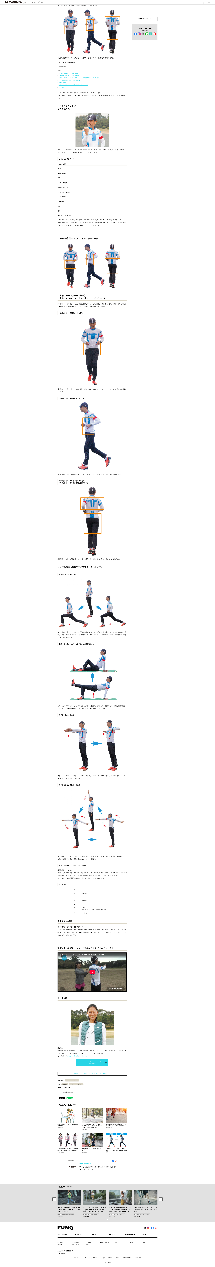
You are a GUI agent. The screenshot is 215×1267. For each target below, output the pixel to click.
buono (144, 1242)
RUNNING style (64, 5)
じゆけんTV (131, 1242)
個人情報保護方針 (127, 1258)
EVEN (144, 1240)
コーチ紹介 (61, 87)
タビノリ (88, 1244)
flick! (116, 1242)
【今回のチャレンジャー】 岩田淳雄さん (68, 73)
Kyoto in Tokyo (75, 1244)
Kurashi (63, 1253)
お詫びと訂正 (138, 1258)
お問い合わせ (87, 1258)
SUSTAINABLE (130, 1234)
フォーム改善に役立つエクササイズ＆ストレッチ (71, 80)
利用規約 (118, 1258)
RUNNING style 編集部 (85, 1163)
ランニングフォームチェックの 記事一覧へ (92, 1062)
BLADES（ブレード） (105, 1242)
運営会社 (95, 1258)
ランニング (64, 1084)
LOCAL (144, 1234)
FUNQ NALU (88, 1242)
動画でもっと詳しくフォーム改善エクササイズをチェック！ (73, 85)
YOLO (59, 1253)
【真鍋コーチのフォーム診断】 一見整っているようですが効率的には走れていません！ (80, 77)
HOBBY (94, 1234)
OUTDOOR (62, 1234)
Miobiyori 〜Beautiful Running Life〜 (77, 1056)
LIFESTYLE (112, 1234)
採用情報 (110, 1258)
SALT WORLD (132, 1240)
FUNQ (59, 1240)
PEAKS (87, 1240)
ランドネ (74, 1240)
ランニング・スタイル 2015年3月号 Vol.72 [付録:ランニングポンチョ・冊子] (92, 1073)
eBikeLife (60, 1244)
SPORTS (70, 1214)
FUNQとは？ (77, 1258)
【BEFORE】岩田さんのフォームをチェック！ (70, 75)
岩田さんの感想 (62, 82)
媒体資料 (103, 1258)
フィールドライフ (119, 1240)
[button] (54, 1199)
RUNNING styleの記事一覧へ (145, 18)
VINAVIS (102, 1240)
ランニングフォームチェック (72, 1080)
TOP (58, 5)
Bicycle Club (60, 1242)
